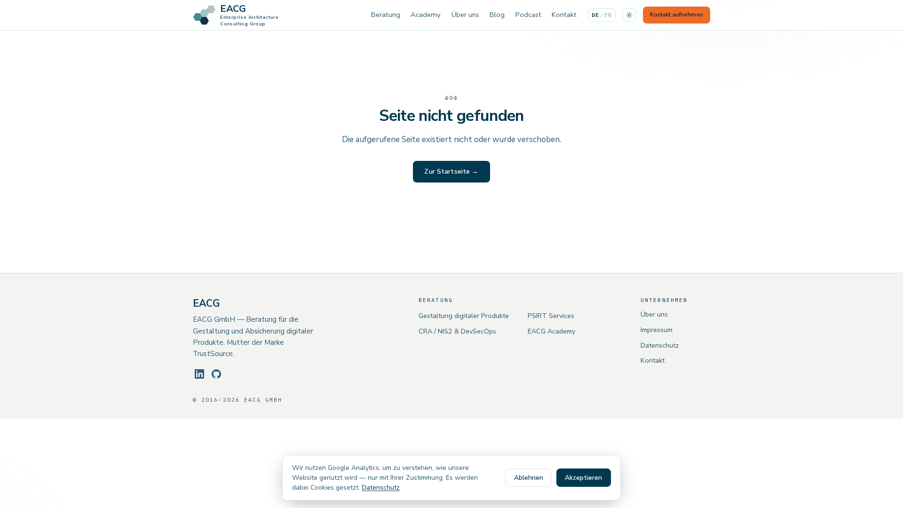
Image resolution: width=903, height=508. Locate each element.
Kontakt (564, 14)
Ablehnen (528, 477)
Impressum (657, 329)
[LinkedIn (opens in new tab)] (199, 374)
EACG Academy (551, 331)
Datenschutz (660, 345)
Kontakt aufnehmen (676, 14)
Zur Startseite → (451, 171)
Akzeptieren (583, 477)
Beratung (385, 14)
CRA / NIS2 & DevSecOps (457, 331)
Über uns (465, 14)
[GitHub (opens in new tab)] (216, 374)
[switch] (629, 15)
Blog (497, 14)
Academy (426, 14)
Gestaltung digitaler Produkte (464, 315)
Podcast (528, 14)
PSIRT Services (551, 315)
